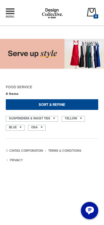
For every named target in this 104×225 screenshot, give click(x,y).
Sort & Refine (52, 104)
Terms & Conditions (64, 150)
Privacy (16, 160)
